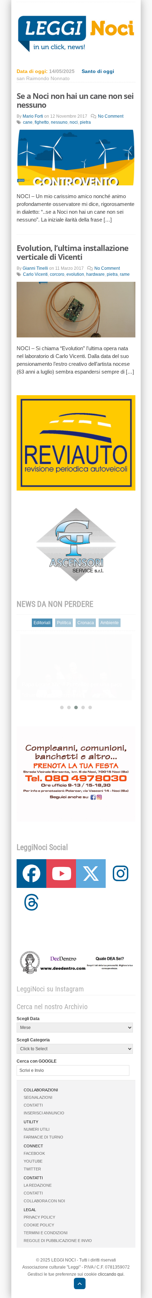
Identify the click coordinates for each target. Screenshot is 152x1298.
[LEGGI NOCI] (76, 1284)
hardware (95, 274)
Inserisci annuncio (44, 1113)
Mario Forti (33, 116)
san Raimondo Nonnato (43, 78)
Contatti (33, 1105)
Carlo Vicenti (35, 274)
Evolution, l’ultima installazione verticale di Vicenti (72, 252)
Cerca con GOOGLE (37, 1061)
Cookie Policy (39, 1225)
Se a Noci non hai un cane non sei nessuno (75, 100)
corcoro (57, 274)
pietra (85, 122)
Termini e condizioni (46, 1233)
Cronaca (85, 622)
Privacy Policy (39, 1217)
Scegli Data (28, 1019)
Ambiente (109, 622)
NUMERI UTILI (36, 1129)
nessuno (59, 122)
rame (125, 274)
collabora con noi (44, 1201)
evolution (75, 274)
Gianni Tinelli (35, 268)
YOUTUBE (33, 1161)
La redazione (38, 1185)
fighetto (42, 122)
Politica (64, 622)
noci (74, 122)
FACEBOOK (34, 1153)
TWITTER (32, 1169)
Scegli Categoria (33, 1040)
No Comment (110, 116)
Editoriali (42, 622)
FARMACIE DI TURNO (43, 1137)
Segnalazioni (38, 1097)
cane (28, 122)
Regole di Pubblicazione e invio (58, 1240)
